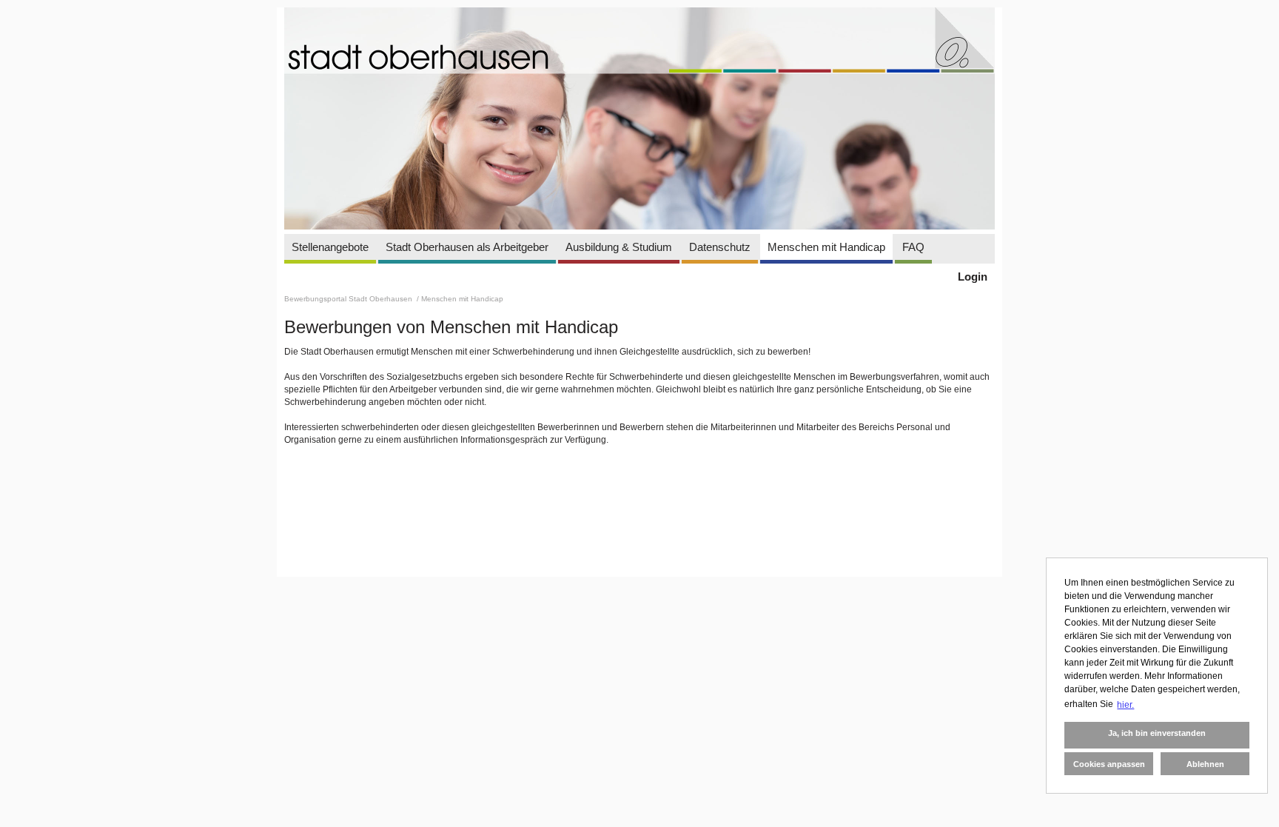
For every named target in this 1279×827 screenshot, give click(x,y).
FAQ (913, 247)
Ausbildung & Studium (618, 247)
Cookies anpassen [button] (1109, 764)
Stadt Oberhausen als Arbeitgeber (467, 247)
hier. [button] (1125, 705)
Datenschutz (720, 247)
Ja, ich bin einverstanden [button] (1157, 733)
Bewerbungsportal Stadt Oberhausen (349, 299)
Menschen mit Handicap (826, 247)
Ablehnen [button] (1205, 764)
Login (972, 276)
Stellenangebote (330, 247)
